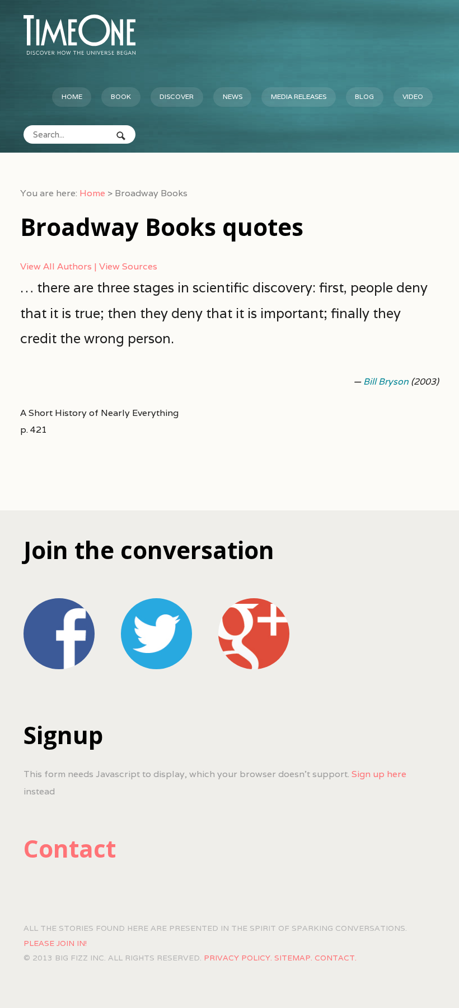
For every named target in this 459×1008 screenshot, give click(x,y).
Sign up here (379, 774)
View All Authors (56, 266)
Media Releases (298, 96)
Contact (70, 848)
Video (412, 96)
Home (72, 96)
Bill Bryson (386, 381)
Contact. (336, 958)
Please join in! (55, 943)
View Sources (128, 266)
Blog (364, 96)
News (232, 96)
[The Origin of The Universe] (79, 35)
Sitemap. (293, 958)
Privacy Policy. (238, 958)
